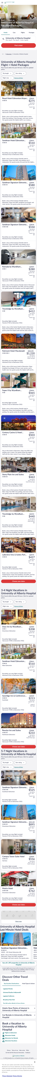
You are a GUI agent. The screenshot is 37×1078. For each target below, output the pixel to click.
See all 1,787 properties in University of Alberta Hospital (18, 964)
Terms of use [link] (15, 1050)
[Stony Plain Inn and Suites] (18, 483)
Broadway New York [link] (9, 999)
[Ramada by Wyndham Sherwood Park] (18, 276)
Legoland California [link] (8, 996)
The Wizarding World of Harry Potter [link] (14, 1003)
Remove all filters (18, 78)
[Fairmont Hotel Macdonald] (18, 360)
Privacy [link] (9, 1050)
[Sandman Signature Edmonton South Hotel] (18, 234)
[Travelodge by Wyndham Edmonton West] (18, 319)
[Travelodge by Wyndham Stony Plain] (18, 523)
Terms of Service (17, 1076)
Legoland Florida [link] (8, 989)
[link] (18, 1033)
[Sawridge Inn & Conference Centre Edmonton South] (18, 703)
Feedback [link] (27, 1052)
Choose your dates (18, 581)
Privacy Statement (7, 1076)
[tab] (5, 33)
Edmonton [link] (9, 54)
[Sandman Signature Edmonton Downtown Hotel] (18, 192)
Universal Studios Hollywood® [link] (12, 992)
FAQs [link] (27, 1050)
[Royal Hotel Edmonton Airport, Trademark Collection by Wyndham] (18, 108)
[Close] (35, 1062)
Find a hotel (18, 45)
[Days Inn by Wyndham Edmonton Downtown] (18, 633)
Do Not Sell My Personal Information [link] (15, 1052)
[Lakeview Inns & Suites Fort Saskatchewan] (18, 564)
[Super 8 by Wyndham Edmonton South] (18, 400)
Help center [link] (22, 1050)
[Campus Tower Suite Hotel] (18, 862)
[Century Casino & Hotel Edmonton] (18, 442)
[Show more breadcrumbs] (3, 54)
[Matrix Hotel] (18, 894)
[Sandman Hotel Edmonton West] (18, 150)
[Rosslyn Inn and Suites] (18, 736)
